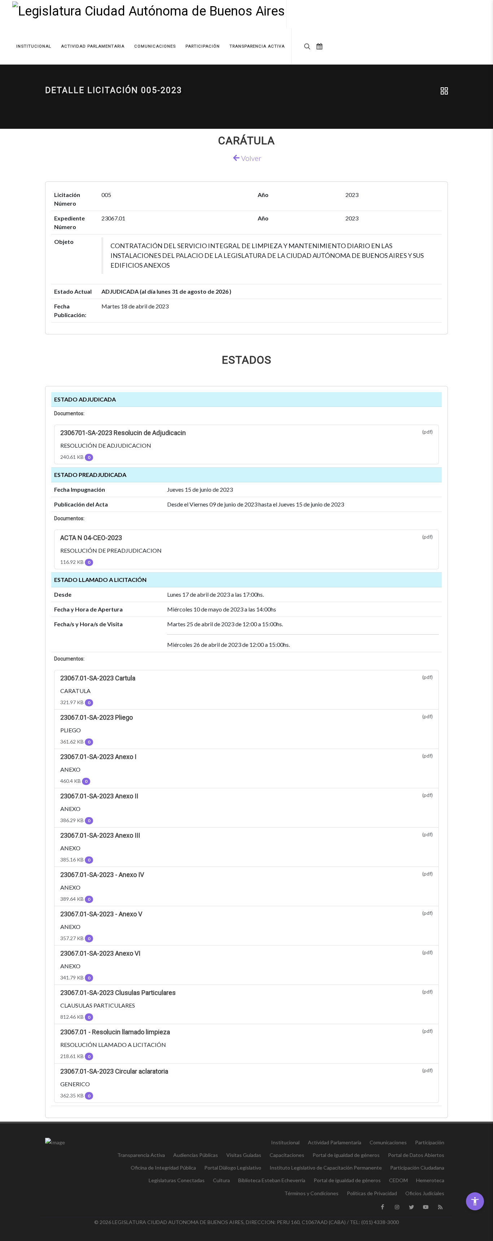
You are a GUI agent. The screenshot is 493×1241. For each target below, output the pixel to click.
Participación (429, 1142)
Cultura (221, 1180)
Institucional (285, 1142)
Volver (250, 158)
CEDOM (398, 1180)
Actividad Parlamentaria (334, 1142)
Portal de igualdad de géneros (346, 1155)
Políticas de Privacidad (372, 1193)
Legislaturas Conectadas (177, 1180)
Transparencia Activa (141, 1155)
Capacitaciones (287, 1155)
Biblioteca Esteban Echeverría (271, 1180)
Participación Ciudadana (417, 1168)
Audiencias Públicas (195, 1155)
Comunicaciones (388, 1142)
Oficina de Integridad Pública (163, 1168)
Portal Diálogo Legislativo (232, 1168)
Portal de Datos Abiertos (416, 1155)
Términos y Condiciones (311, 1193)
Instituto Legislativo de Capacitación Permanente (326, 1168)
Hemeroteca (430, 1180)
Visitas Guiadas (243, 1155)
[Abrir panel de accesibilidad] (475, 1201)
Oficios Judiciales (424, 1193)
